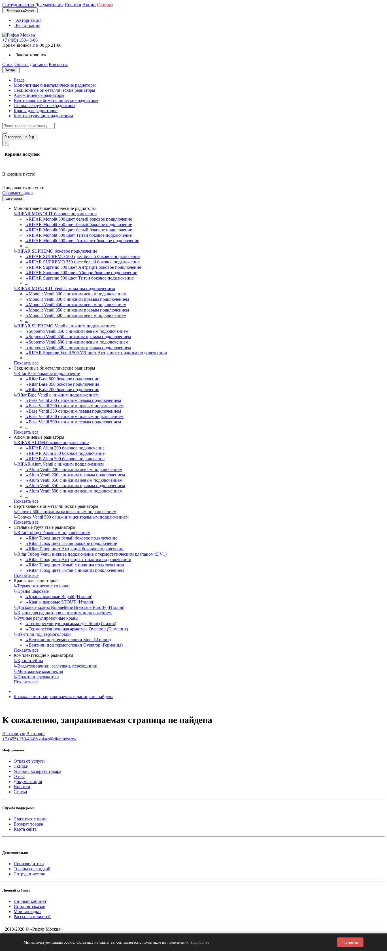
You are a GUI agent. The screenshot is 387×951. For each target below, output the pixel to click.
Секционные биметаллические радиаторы (54, 90)
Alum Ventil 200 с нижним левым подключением (73, 469)
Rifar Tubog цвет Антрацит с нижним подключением (78, 559)
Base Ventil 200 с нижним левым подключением (73, 400)
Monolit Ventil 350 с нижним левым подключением (75, 304)
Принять (350, 942)
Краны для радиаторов (36, 110)
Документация (28, 781)
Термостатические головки (42, 585)
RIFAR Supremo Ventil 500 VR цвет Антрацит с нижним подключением (96, 352)
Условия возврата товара (37, 771)
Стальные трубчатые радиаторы (44, 105)
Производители (29, 863)
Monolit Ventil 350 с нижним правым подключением (77, 310)
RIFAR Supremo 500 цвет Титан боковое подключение (79, 278)
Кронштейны (28, 660)
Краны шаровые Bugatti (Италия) (58, 596)
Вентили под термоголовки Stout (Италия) (68, 639)
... (26, 245)
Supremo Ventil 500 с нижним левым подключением (76, 342)
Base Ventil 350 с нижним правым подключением (74, 416)
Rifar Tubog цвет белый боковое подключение (71, 538)
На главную (13, 733)
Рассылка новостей (32, 916)
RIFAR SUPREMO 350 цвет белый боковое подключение (82, 261)
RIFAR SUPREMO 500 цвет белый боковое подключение (82, 256)
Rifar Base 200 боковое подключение (62, 389)
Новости (22, 786)
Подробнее (200, 942)
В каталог (35, 733)
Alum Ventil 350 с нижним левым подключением (73, 480)
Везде (19, 80)
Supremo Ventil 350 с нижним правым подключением (78, 336)
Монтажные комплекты (38, 671)
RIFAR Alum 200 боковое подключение (65, 447)
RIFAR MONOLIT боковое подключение (55, 213)
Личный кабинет (30, 901)
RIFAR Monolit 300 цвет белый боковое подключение (78, 229)
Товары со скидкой (32, 868)
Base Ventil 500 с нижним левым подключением (73, 421)
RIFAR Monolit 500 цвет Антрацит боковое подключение (82, 240)
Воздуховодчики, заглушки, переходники (55, 666)
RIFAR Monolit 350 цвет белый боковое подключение (78, 224)
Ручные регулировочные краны (46, 618)
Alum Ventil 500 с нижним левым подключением (73, 491)
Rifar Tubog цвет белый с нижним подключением (74, 564)
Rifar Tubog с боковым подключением (52, 532)
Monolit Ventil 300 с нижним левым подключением (75, 293)
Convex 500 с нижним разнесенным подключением (65, 511)
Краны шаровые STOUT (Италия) (59, 602)
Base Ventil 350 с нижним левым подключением (73, 411)
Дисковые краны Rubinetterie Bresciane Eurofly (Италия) (69, 607)
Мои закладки (27, 911)
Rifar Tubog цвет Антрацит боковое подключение (74, 548)
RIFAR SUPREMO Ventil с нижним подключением (65, 325)
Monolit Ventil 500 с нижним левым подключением (75, 315)
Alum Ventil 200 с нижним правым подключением (75, 474)
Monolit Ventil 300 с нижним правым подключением (77, 299)
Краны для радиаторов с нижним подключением (63, 612)
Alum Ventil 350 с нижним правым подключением (75, 485)
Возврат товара (28, 824)
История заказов (29, 906)
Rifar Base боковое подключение (47, 373)
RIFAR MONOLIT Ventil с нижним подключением (64, 288)
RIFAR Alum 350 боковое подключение (65, 453)
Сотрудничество (29, 873)
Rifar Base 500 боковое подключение (62, 378)
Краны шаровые (31, 591)
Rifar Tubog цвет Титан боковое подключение (71, 543)
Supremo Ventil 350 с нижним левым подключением (76, 331)
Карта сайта (25, 829)
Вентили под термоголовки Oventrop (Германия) (74, 645)
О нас (19, 776)
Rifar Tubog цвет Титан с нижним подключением (74, 570)
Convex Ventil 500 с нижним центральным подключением (71, 517)
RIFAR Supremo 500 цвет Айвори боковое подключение (81, 272)
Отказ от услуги (29, 761)
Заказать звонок (30, 54)
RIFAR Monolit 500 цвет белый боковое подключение (78, 219)
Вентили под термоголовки (42, 634)
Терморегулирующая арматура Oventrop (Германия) (76, 628)
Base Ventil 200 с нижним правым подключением (74, 405)
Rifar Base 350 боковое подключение (62, 384)
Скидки (21, 766)
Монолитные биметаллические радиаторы (55, 85)
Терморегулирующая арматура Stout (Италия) (70, 623)
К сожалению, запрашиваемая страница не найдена (63, 696)
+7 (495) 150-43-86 (20, 40)
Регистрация (27, 25)
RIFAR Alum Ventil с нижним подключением (59, 464)
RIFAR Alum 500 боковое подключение (65, 458)
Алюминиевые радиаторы (39, 95)
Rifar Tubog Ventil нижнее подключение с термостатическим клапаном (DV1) (90, 554)
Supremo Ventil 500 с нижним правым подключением (78, 347)
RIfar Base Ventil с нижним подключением (56, 395)
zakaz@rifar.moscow (57, 738)
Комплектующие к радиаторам (43, 115)
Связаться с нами (30, 818)
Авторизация (27, 20)
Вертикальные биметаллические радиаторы (56, 100)
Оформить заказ (17, 192)
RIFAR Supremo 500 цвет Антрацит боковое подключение (83, 267)
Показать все (26, 363)
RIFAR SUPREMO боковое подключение (55, 251)
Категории (13, 198)
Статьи (20, 791)
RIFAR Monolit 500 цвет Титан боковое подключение (78, 235)
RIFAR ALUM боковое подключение (51, 442)
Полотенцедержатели (36, 676)
